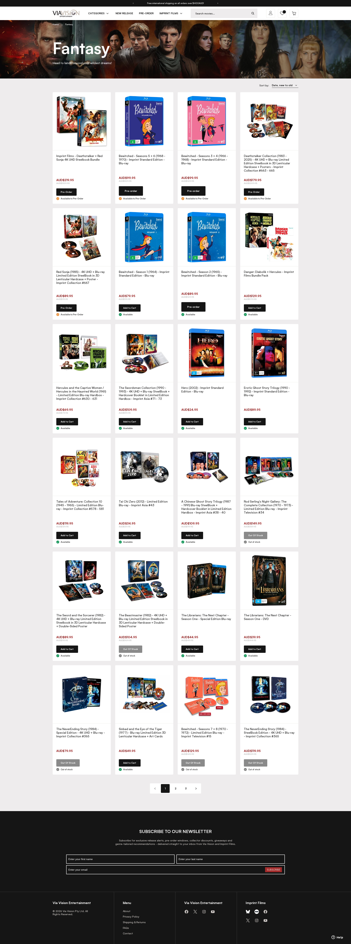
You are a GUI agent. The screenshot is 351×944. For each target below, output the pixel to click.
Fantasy (69, 24)
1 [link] (165, 788)
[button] (282, 13)
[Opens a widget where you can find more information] (337, 937)
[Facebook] (186, 911)
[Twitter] (195, 911)
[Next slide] (218, 3)
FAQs (126, 927)
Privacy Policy (131, 916)
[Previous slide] (133, 3)
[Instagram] (204, 911)
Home (56, 24)
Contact (128, 933)
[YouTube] (213, 911)
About (126, 911)
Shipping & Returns (134, 922)
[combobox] (219, 13)
